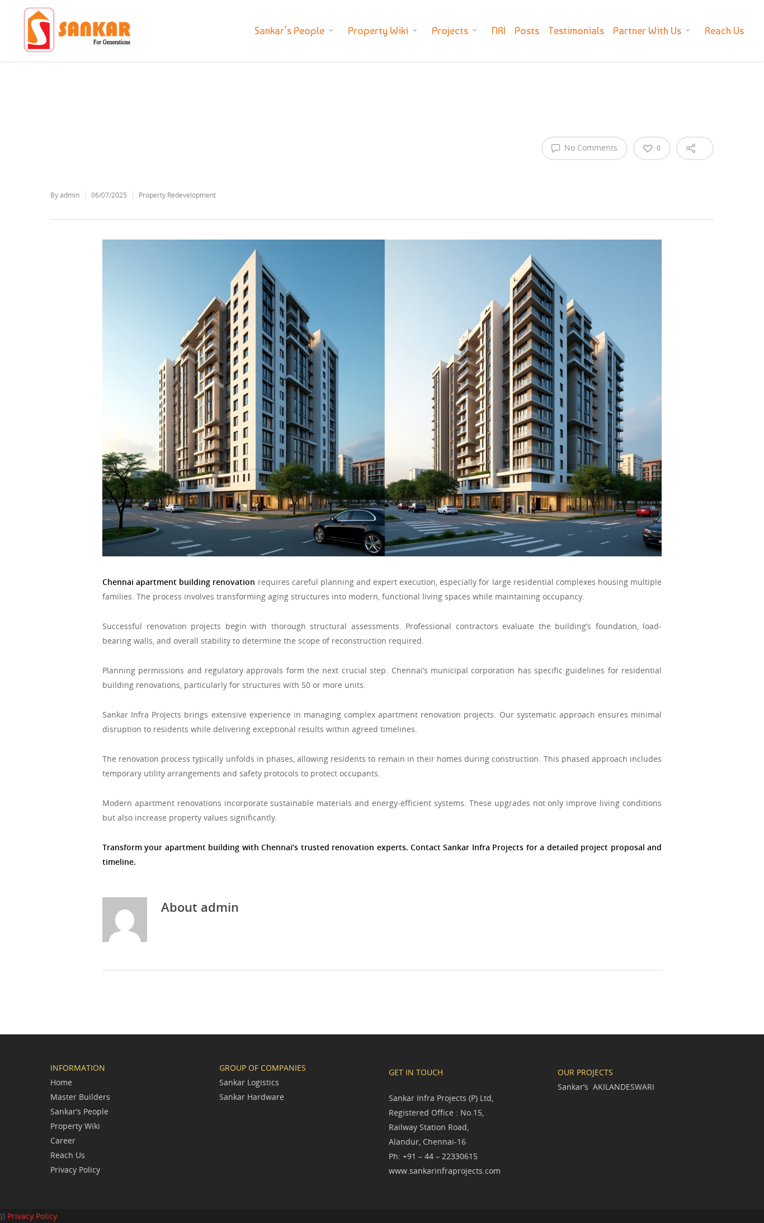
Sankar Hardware (251, 1096)
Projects (450, 30)
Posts (527, 30)
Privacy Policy (75, 1169)
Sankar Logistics (249, 1082)
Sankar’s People (289, 30)
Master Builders (80, 1096)
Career (63, 1140)
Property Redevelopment (177, 195)
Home (61, 1082)
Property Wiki (378, 30)
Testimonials (576, 30)
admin (69, 195)
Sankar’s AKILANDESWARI (606, 1086)
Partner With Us (647, 30)
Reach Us (724, 30)
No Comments (589, 147)
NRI (499, 30)
